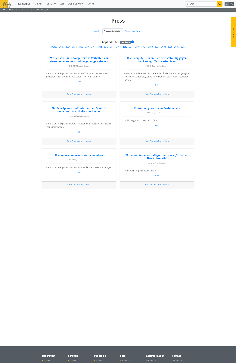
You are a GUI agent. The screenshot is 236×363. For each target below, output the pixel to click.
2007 (157, 46)
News (69, 94)
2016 (100, 46)
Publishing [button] (51, 4)
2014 (112, 46)
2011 (131, 46)
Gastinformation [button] (76, 4)
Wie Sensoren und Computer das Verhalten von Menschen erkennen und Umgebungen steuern (79, 59)
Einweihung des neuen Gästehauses (157, 108)
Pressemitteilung (77, 94)
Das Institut (13, 9)
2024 (68, 46)
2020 (81, 46)
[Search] (219, 4)
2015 (106, 46)
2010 (137, 46)
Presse (25, 9)
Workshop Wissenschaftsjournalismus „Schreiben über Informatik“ (157, 157)
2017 (93, 46)
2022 (74, 46)
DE (231, 4)
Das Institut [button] (24, 4)
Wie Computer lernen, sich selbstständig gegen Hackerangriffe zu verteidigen (157, 59)
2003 (183, 46)
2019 (87, 46)
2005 (170, 46)
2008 (150, 46)
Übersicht (96, 31)
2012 (125, 46)
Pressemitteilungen (39, 9)
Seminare (88, 94)
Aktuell (54, 46)
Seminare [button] (37, 4)
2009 (143, 46)
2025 (61, 46)
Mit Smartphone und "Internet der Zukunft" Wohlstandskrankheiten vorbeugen (79, 110)
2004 (176, 46)
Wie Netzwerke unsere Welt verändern (79, 155)
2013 (118, 46)
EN (227, 4)
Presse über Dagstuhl (134, 31)
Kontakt (91, 4)
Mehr (79, 82)
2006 (163, 46)
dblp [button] (62, 4)
